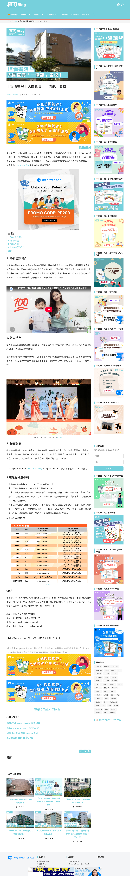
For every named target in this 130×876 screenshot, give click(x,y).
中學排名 (113, 677)
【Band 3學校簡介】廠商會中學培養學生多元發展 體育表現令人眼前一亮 (77, 834)
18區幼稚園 (99, 670)
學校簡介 (14, 21)
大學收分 (112, 684)
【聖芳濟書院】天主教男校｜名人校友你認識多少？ (20, 832)
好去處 (120, 684)
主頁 (8, 21)
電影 (105, 712)
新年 (106, 698)
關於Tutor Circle (44, 861)
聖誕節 (97, 705)
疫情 (105, 702)
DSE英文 (106, 673)
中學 (106, 677)
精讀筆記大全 (113, 702)
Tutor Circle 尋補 (34, 468)
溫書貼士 (98, 702)
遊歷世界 (98, 712)
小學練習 (98, 695)
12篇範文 (98, 666)
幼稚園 (106, 695)
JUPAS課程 (99, 677)
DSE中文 (98, 673)
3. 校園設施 (13, 244)
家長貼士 (98, 691)
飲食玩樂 (112, 712)
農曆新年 (113, 709)
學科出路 (114, 688)
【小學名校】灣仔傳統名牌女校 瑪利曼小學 (20, 801)
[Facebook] (89, 148)
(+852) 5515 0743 (74, 861)
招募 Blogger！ (43, 864)
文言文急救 (99, 698)
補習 (109, 705)
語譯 (106, 709)
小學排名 (112, 691)
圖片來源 (59, 437)
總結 (10, 251)
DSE (119, 670)
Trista (8, 94)
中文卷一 (98, 681)
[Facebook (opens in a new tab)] (118, 4)
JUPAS (114, 673)
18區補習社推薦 (109, 670)
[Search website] (93, 14)
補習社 (116, 705)
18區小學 (115, 666)
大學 (97, 684)
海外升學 (113, 698)
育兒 (104, 705)
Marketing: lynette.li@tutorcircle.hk (79, 864)
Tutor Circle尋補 (22, 165)
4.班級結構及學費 (16, 247)
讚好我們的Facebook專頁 (109, 720)
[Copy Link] (81, 148)
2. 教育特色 (14, 240)
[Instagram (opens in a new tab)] (122, 4)
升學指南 (114, 681)
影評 (112, 695)
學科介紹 (106, 688)
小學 (105, 691)
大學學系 (103, 684)
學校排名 (98, 688)
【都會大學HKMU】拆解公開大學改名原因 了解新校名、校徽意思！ (49, 801)
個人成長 (106, 681)
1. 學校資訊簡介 (15, 237)
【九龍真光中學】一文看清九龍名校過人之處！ (48, 832)
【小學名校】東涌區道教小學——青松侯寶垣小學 (77, 801)
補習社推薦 (99, 709)
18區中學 (106, 666)
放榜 (118, 695)
